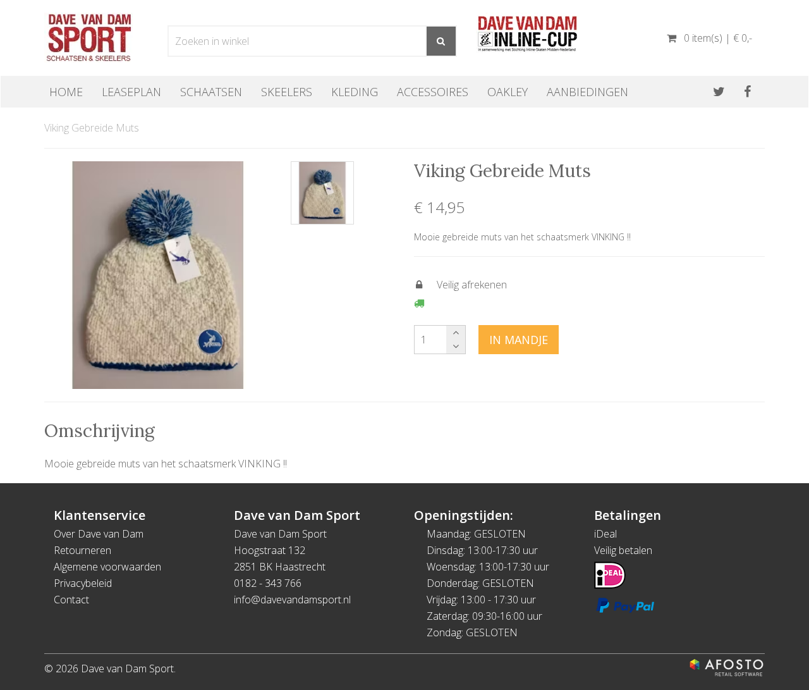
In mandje (518, 339)
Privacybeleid (83, 583)
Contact (71, 600)
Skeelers (286, 91)
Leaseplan (131, 91)
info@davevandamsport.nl (292, 600)
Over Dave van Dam (98, 534)
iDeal (605, 534)
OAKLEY (507, 91)
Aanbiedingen (587, 91)
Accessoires (432, 91)
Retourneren (82, 550)
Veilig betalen (623, 550)
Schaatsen (211, 91)
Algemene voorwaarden (107, 567)
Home (66, 91)
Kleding (354, 91)
